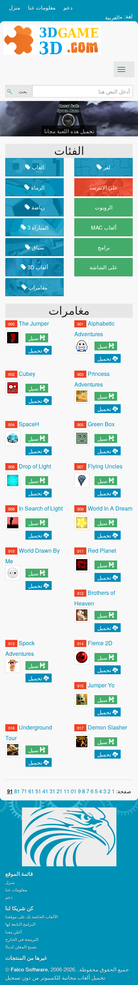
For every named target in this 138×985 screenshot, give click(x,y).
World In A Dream (110, 508)
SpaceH (29, 424)
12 (59, 791)
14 (45, 791)
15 (38, 791)
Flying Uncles (105, 466)
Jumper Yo (101, 685)
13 (52, 791)
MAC (103, 227)
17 (24, 791)
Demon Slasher (107, 727)
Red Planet (102, 550)
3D (37, 267)
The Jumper (34, 323)
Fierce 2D (100, 643)
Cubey (27, 374)
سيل (33, 338)
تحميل (35, 350)
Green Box (101, 424)
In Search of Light (41, 508)
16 (31, 791)
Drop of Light (35, 466)
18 (17, 791)
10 (73, 791)
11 (66, 791)
